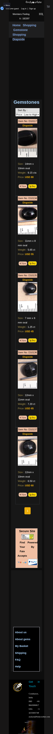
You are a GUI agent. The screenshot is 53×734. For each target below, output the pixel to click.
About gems (22, 639)
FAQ (17, 659)
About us (20, 632)
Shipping (20, 652)
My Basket (21, 646)
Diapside (19, 39)
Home (17, 25)
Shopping (29, 25)
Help (18, 666)
